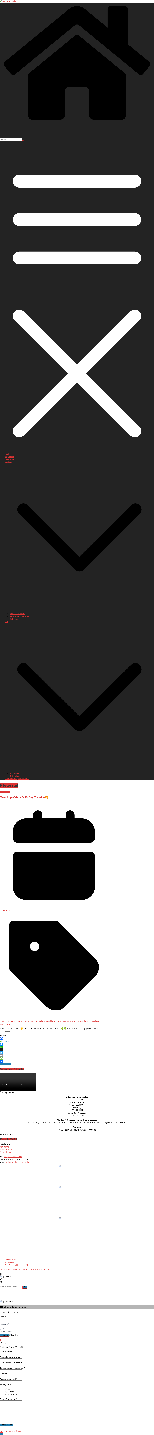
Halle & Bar (10, 459)
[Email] (54, 1055)
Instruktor (28, 1021)
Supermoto (9, 457)
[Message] (54, 1058)
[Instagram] (5, 1041)
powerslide (83, 1021)
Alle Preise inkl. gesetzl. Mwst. (18, 1265)
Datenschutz (15, 776)
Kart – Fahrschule (17, 614)
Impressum (14, 773)
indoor (19, 1021)
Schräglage (94, 1021)
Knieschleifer (50, 1021)
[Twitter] (54, 1052)
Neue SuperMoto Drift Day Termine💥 (24, 797)
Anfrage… (14, 619)
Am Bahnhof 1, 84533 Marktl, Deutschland (6, 1149)
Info (6, 622)
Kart (7, 454)
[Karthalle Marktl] (8, 1)
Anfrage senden (6, 1425)
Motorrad (71, 1021)
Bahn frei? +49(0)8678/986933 (17, 779)
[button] (79, 611)
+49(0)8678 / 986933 (13, 1156)
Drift (2, 1021)
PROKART (11, 1392)
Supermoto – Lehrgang (19, 616)
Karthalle (39, 1021)
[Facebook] (54, 1038)
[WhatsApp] (54, 1047)
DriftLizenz (10, 1021)
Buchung (8, 462)
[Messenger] (54, 1044)
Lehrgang (61, 1021)
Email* (3, 1316)
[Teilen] (54, 1061)
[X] (54, 1049)
